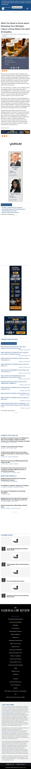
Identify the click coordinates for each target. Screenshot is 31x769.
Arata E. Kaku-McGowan (13, 456)
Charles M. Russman (16, 508)
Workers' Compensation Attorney (10, 212)
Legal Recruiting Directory (15, 622)
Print (11, 68)
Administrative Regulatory (10, 62)
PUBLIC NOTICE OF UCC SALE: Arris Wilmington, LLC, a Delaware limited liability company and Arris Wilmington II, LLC (15, 405)
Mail (14, 68)
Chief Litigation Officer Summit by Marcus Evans (18, 565)
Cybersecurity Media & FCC (15, 652)
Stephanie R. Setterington (7, 487)
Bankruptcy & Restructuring (15, 640)
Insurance (15, 678)
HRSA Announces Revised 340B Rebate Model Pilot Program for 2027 (14, 461)
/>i (19, 68)
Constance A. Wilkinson (14, 463)
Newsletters (15, 625)
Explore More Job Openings (7, 214)
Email (12, 171)
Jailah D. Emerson (18, 34)
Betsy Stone (4, 456)
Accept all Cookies (6, 7)
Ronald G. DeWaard (6, 501)
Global (15, 668)
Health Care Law (15, 671)
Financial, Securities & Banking (15, 665)
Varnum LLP (26, 34)
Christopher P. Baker (8, 34)
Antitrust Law (15, 637)
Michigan (7, 64)
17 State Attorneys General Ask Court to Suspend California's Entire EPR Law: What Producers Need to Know (15, 454)
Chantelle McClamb (6, 472)
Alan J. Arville (5, 463)
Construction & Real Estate (15, 649)
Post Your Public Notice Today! (9, 343)
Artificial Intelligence (15, 634)
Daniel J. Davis (5, 448)
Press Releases (15, 628)
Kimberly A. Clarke (6, 494)
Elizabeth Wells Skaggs (18, 487)
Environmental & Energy (15, 658)
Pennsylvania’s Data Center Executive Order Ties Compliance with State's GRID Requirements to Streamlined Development (14, 469)
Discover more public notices (7, 410)
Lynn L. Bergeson (6, 442)
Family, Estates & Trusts (15, 662)
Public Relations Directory (15, 631)
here (17, 124)
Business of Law (15, 646)
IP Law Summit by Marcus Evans (15, 581)
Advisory (5, 35)
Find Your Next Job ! (6, 204)
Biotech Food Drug (9, 60)
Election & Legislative (15, 655)
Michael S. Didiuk (13, 448)
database (8, 711)
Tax (15, 694)
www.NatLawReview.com (10, 713)
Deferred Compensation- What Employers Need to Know (14, 506)
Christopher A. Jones (15, 472)
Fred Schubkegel (13, 481)
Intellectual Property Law (15, 681)
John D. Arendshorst (6, 508)
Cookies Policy (5, 4)
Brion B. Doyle (14, 501)
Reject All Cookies (17, 7)
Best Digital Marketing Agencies (15, 619)
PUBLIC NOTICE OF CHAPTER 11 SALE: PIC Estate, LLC (15, 393)
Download (16, 68)
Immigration (15, 674)
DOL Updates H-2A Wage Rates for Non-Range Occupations (13, 491)
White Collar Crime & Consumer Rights (15, 697)
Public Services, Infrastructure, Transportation (15, 691)
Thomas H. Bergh (6, 481)
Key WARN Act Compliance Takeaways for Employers (15, 485)
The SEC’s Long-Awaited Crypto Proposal (12, 446)
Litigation (15, 688)
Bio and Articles (13, 175)
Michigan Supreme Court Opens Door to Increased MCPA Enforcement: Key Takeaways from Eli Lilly (14, 499)
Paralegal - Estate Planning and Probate (12, 207)
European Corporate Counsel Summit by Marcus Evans (17, 596)
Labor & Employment (16, 685)
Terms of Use (7, 709)
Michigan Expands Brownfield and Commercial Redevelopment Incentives (13, 479)
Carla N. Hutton (14, 442)
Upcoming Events (7, 535)
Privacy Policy (15, 709)
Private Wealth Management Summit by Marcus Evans (17, 549)
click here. (12, 759)
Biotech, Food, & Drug (15, 643)
